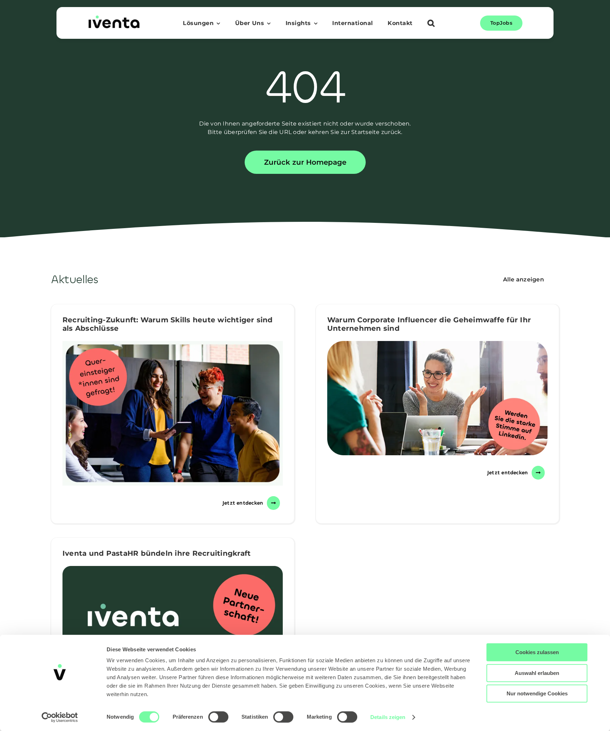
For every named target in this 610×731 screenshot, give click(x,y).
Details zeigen (387, 717)
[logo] (114, 18)
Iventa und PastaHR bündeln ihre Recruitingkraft (156, 553)
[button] (431, 24)
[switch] (218, 717)
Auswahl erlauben (537, 673)
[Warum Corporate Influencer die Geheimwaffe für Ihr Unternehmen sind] (437, 398)
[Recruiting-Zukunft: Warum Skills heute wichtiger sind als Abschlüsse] (172, 413)
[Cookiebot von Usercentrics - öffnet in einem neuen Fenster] (60, 717)
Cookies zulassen (537, 652)
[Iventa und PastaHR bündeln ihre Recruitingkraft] (172, 634)
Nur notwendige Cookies (537, 693)
